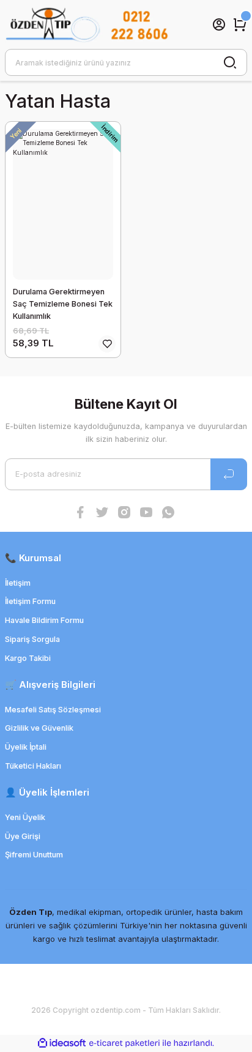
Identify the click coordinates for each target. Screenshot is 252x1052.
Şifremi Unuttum (34, 854)
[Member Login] (219, 24)
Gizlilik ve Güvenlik (39, 728)
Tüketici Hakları (33, 765)
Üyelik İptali (25, 747)
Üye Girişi (22, 836)
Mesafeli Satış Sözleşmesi (53, 709)
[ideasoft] (61, 1043)
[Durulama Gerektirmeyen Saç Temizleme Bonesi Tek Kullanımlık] (63, 204)
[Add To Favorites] (107, 344)
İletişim (18, 583)
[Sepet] (239, 24)
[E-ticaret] (124, 1043)
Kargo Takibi (28, 658)
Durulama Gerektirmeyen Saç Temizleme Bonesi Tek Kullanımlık (63, 304)
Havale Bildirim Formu (44, 620)
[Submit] (228, 474)
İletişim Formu (30, 601)
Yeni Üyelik (25, 817)
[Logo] (87, 24)
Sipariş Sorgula (32, 639)
